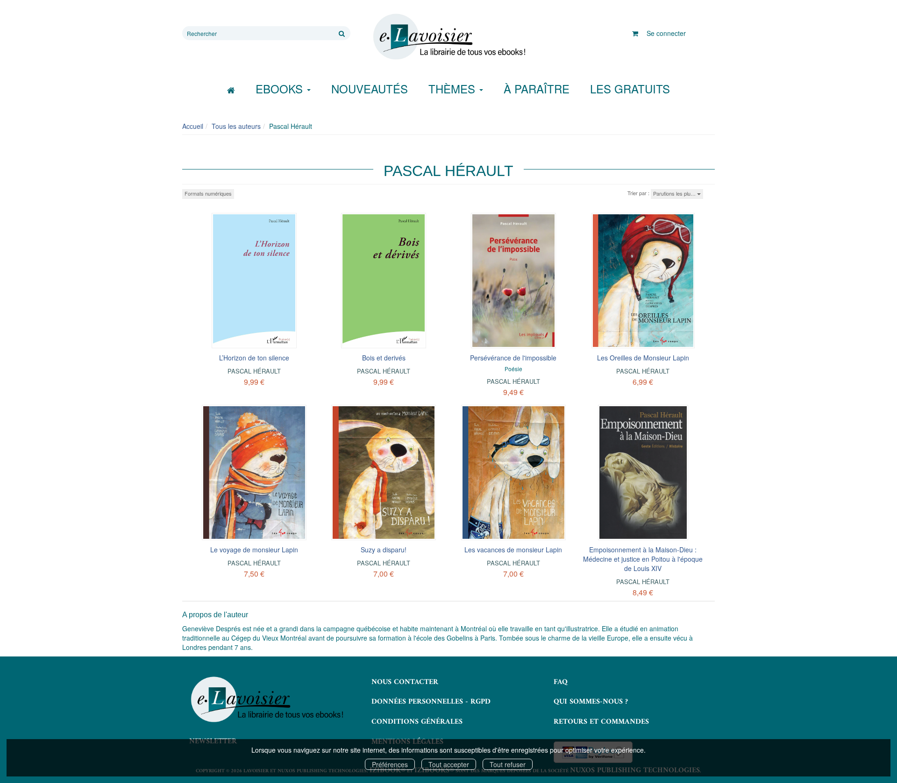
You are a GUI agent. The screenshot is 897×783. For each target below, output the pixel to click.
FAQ (561, 682)
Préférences (390, 764)
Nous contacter (404, 682)
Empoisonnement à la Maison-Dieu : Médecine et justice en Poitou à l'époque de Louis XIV (643, 559)
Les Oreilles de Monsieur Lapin (643, 357)
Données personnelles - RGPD (431, 701)
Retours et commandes (601, 721)
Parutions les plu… (675, 193)
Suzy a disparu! (383, 549)
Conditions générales (417, 721)
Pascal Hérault (254, 371)
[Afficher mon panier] (635, 33)
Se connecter (666, 33)
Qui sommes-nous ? (591, 701)
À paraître (537, 88)
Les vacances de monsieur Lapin (513, 549)
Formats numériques (208, 193)
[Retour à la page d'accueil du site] (448, 37)
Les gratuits (630, 88)
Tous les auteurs (236, 126)
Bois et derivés (384, 357)
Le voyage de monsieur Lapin (254, 549)
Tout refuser (508, 764)
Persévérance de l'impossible (513, 357)
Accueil (192, 126)
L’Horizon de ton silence (254, 357)
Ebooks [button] (281, 88)
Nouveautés (369, 88)
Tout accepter (448, 764)
